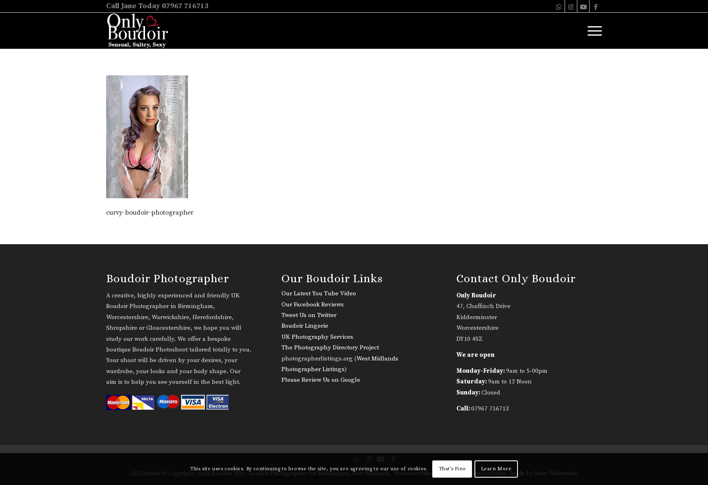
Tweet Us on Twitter (308, 315)
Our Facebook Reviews (312, 304)
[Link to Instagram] (571, 6)
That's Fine (452, 469)
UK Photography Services (317, 337)
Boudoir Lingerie (304, 326)
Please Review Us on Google (320, 380)
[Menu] (592, 31)
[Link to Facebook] (596, 6)
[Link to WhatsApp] (559, 6)
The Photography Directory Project (330, 347)
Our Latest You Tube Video (318, 293)
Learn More (496, 469)
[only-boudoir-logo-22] (141, 31)
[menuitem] (592, 31)
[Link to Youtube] (583, 6)
